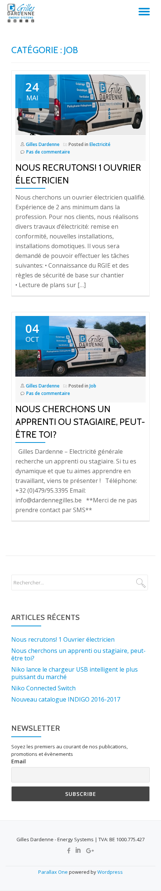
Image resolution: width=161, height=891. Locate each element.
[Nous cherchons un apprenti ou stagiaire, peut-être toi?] (80, 346)
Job (92, 386)
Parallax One (53, 872)
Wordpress (110, 872)
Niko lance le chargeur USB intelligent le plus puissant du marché (74, 673)
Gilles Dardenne (43, 144)
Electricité (99, 144)
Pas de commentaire (48, 152)
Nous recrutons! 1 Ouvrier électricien (63, 639)
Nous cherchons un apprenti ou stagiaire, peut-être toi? (80, 422)
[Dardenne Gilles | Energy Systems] (22, 13)
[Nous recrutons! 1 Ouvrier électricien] (80, 104)
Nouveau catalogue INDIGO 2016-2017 (65, 699)
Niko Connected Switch (43, 688)
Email (18, 761)
